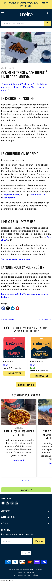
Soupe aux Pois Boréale (11, 194)
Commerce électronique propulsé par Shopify (26, 575)
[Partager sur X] (8, 308)
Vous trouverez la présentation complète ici (15, 259)
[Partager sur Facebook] (3, 308)
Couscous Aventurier (38, 194)
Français (24, 552)
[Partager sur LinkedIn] (13, 308)
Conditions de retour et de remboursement (21, 569)
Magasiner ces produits (26, 384)
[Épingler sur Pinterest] (17, 308)
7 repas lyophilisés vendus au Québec (19, 433)
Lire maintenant (18, 459)
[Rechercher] (47, 23)
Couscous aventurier (36, 361)
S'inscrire (39, 540)
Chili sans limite (8, 361)
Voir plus (25, 480)
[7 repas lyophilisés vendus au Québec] (18, 412)
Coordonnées (39, 569)
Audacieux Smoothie (8, 197)
